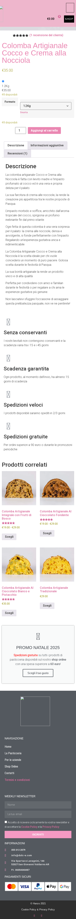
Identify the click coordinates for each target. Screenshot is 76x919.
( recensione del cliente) (46, 35)
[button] (70, 7)
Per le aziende (13, 760)
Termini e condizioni (17, 780)
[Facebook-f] (34, 915)
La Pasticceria (13, 753)
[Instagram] (41, 915)
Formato (10, 102)
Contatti (9, 773)
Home (8, 746)
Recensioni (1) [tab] (17, 153)
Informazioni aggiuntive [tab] (47, 145)
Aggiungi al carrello (44, 130)
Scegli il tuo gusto (38, 673)
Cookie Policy (29, 826)
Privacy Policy (50, 826)
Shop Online (11, 766)
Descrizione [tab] (16, 145)
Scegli (9, 536)
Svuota (24, 112)
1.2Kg (5, 86)
